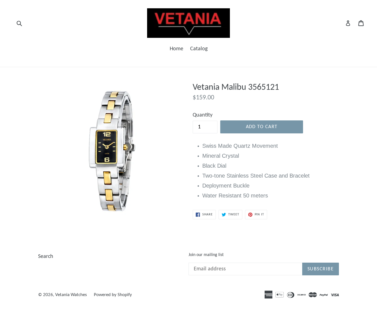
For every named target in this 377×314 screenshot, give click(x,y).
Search (45, 256)
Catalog (199, 49)
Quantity (203, 115)
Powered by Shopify (113, 294)
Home (176, 49)
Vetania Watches (71, 294)
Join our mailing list (206, 255)
